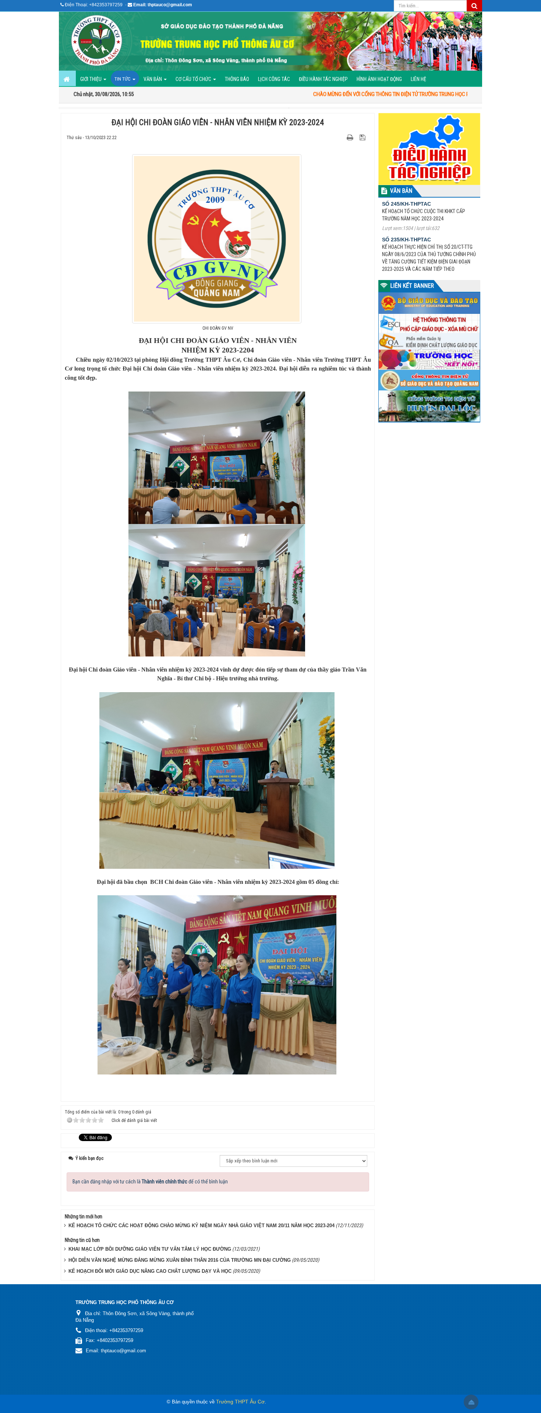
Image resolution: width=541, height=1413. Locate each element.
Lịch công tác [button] (274, 79)
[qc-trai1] (429, 149)
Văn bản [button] (153, 79)
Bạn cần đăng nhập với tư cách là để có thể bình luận (150, 1181)
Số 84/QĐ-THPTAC (405, 239)
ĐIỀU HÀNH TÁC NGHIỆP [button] (323, 79)
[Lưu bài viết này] (363, 137)
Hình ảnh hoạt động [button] (379, 79)
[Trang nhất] (67, 78)
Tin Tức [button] (123, 79)
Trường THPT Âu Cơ (240, 1402)
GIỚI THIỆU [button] (91, 79)
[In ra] (351, 137)
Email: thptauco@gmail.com (162, 4)
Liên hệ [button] (418, 79)
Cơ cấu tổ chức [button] (194, 79)
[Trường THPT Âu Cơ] (270, 41)
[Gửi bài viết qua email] (337, 137)
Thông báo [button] (237, 79)
